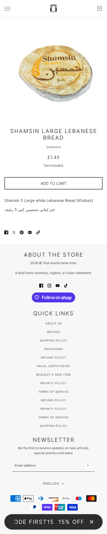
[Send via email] (30, 232)
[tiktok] (66, 285)
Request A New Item (53, 374)
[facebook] (41, 285)
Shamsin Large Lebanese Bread (53, 134)
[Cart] (100, 9)
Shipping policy (53, 425)
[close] (91, 522)
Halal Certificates (53, 366)
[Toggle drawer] (7, 8)
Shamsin (53, 147)
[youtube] (58, 285)
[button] (38, 232)
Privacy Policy (53, 383)
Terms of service (53, 417)
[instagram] (49, 285)
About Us (54, 323)
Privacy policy (53, 408)
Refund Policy (53, 357)
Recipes (53, 332)
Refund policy (53, 400)
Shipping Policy (53, 340)
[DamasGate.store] (53, 8)
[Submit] (87, 465)
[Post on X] (14, 232)
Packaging (53, 349)
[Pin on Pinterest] (22, 232)
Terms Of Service (53, 391)
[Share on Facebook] (6, 232)
